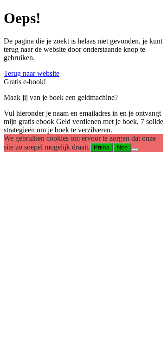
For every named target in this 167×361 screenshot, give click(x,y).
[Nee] (135, 149)
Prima (101, 147)
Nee (122, 147)
